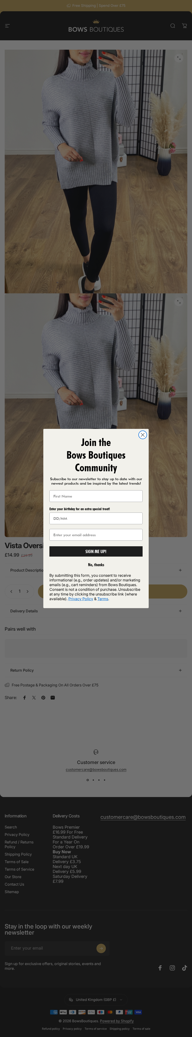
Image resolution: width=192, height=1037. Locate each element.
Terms (102, 598)
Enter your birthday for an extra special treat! (79, 509)
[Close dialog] (143, 435)
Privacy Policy (80, 598)
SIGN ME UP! (96, 551)
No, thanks (96, 564)
